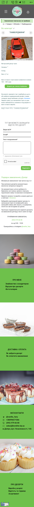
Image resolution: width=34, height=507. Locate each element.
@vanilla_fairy (20, 2)
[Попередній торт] (3, 33)
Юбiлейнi (17, 24)
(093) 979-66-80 (12, 2)
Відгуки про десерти (14, 286)
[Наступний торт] (31, 33)
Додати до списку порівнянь (17, 86)
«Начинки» (27, 98)
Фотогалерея (11, 289)
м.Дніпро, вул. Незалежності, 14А (17, 429)
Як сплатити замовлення (17, 356)
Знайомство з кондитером (17, 284)
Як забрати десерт (14, 353)
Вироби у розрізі (15, 488)
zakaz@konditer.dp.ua (23, 2)
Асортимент (14, 494)
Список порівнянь (28, 12)
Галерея (9, 24)
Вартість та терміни (17, 491)
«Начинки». (12, 198)
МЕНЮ (6, 11)
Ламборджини (26, 24)
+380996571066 (16, 2)
